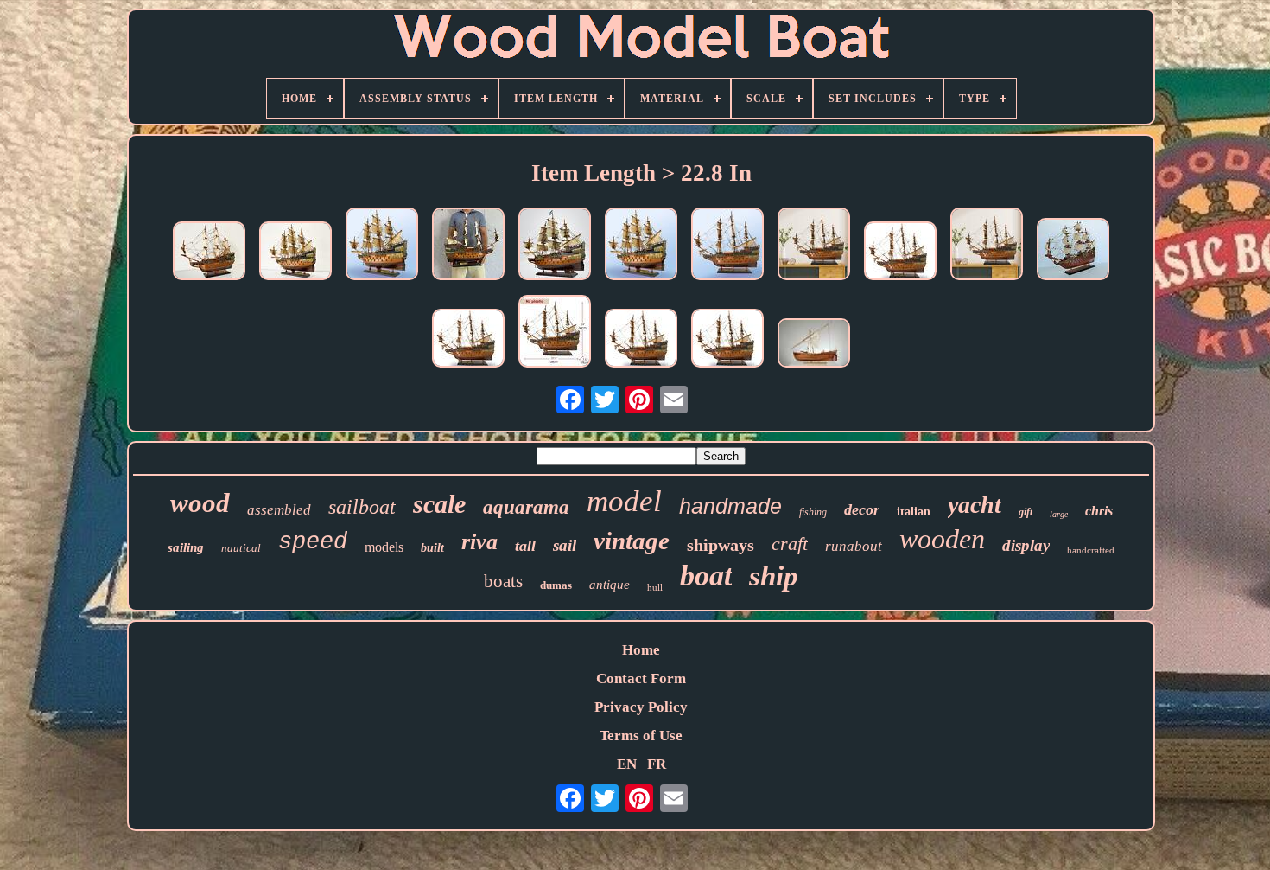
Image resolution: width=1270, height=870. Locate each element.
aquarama (526, 507)
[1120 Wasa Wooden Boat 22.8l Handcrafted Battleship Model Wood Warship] (554, 333)
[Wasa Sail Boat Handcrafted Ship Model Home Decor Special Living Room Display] (986, 246)
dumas (556, 585)
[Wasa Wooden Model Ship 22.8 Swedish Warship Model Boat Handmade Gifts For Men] (813, 246)
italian (913, 511)
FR (656, 764)
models (384, 547)
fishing (813, 512)
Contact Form (641, 678)
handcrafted (1090, 550)
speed (312, 542)
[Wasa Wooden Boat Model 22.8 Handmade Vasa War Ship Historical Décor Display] (641, 340)
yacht (974, 504)
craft (790, 543)
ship (773, 576)
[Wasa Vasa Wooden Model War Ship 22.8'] (381, 246)
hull (655, 587)
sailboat (362, 507)
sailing (186, 547)
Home (641, 650)
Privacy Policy (641, 707)
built (432, 547)
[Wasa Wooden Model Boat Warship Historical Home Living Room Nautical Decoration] (727, 340)
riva (479, 541)
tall (525, 545)
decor (861, 509)
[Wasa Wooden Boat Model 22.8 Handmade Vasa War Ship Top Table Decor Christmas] (727, 246)
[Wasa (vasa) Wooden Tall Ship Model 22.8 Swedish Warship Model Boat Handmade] (641, 246)
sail (564, 545)
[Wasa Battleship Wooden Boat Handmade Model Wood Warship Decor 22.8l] (900, 253)
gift (1025, 512)
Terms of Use (641, 735)
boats (503, 581)
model (624, 501)
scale (439, 503)
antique (609, 585)
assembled (279, 510)
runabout (853, 546)
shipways (720, 544)
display (1026, 545)
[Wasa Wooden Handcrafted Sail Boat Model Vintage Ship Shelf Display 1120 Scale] (209, 253)
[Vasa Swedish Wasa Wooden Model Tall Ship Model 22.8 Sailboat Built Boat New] (295, 253)
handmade (730, 506)
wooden (942, 538)
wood (200, 503)
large (1059, 514)
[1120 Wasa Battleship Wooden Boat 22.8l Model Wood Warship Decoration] (1073, 251)
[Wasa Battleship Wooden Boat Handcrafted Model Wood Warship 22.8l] (468, 340)
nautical (241, 547)
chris (1099, 510)
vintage (632, 540)
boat (706, 576)
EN (627, 764)
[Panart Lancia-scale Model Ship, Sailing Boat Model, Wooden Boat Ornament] (813, 345)
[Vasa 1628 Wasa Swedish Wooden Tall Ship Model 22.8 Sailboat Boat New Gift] (554, 246)
